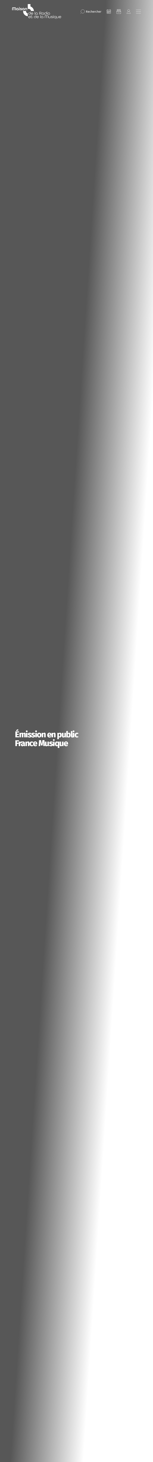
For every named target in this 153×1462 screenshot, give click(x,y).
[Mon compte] (128, 11)
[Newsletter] (118, 11)
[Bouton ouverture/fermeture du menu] (138, 11)
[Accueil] (36, 11)
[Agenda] (108, 11)
